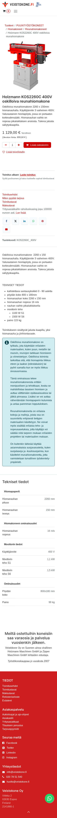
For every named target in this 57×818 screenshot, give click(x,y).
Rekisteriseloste (11, 696)
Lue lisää (21, 212)
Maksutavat (8, 205)
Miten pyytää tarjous (13, 198)
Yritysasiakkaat (10, 721)
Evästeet (7, 700)
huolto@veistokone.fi (18, 781)
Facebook (11, 742)
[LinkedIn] (24, 221)
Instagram (11, 757)
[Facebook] (6, 221)
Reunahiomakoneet (36, 29)
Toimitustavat (9, 201)
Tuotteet (9, 25)
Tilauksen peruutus (12, 725)
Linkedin (11, 752)
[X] (15, 221)
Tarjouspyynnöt (10, 728)
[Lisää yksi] (18, 145)
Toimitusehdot (9, 194)
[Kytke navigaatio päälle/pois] (15, 11)
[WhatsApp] (33, 221)
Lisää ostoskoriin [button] (39, 144)
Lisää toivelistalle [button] (15, 151)
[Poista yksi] (5, 145)
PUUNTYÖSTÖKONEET (30, 25)
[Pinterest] (42, 221)
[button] (28, 812)
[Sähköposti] (6, 229)
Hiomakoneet (15, 29)
